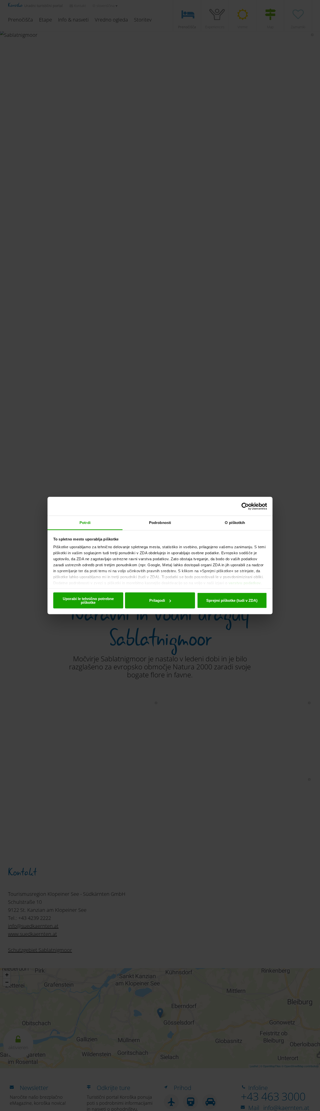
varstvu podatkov (244, 583)
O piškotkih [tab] (235, 522)
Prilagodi (157, 600)
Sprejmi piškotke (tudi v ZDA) (232, 600)
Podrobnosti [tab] (160, 522)
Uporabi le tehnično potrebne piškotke (88, 600)
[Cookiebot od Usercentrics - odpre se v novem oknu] (245, 506)
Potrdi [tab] (85, 522)
